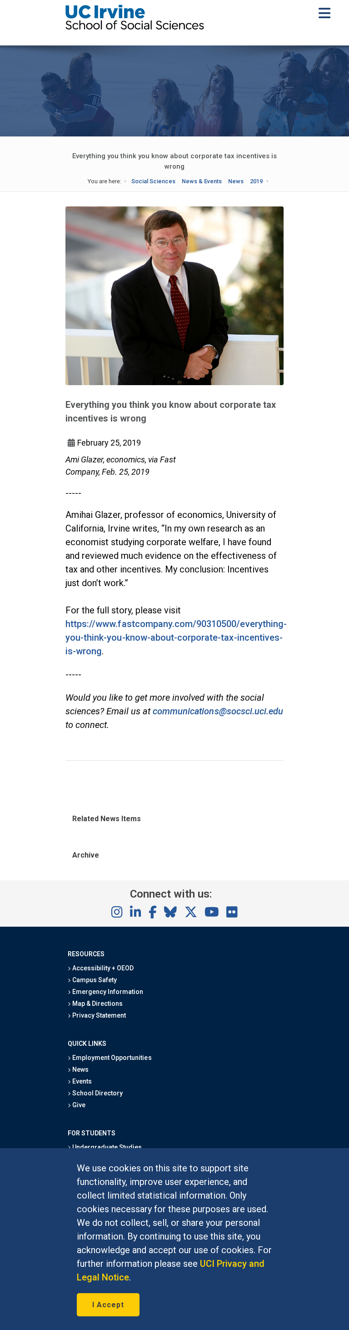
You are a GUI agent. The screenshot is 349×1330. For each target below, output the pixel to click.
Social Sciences (153, 181)
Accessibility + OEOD (102, 968)
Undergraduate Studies (106, 1147)
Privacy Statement (98, 1015)
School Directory (97, 1093)
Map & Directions (97, 1003)
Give (78, 1105)
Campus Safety (94, 980)
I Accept (108, 1304)
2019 (256, 181)
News (236, 181)
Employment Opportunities (111, 1057)
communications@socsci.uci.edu (218, 711)
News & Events (202, 181)
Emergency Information (107, 991)
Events (81, 1081)
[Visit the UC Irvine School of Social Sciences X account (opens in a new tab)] (190, 912)
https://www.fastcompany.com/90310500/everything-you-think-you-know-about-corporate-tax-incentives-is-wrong (176, 637)
